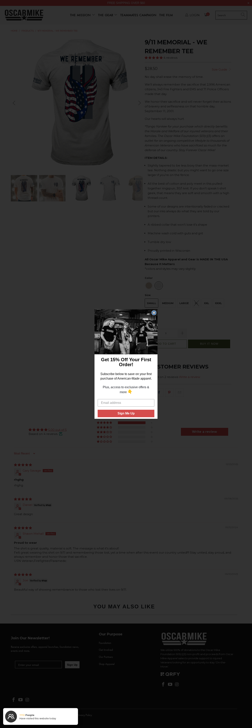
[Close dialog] (154, 313)
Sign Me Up (126, 413)
